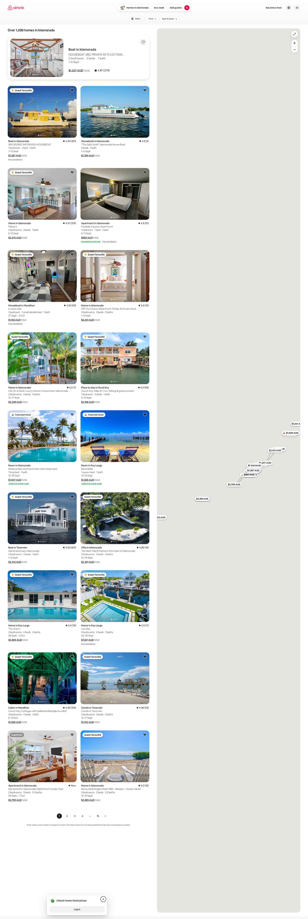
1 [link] (59, 816)
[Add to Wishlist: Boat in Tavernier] (72, 496)
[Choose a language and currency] (289, 7)
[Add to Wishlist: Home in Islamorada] (72, 172)
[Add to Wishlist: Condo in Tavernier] (144, 656)
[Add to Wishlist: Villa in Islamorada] (144, 496)
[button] (75, 70)
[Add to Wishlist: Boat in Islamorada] (72, 90)
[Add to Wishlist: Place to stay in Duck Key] (144, 336)
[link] (52, 816)
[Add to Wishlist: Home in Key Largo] (72, 574)
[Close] (103, 899)
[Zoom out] (294, 49)
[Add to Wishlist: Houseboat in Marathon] (72, 254)
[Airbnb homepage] (16, 7)
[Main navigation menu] (297, 7)
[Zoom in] (294, 43)
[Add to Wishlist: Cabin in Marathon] (72, 656)
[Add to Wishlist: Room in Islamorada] (72, 414)
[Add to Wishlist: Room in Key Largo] (144, 414)
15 (98, 816)
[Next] (105, 816)
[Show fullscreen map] (294, 34)
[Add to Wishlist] (143, 42)
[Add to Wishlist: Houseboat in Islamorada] (144, 90)
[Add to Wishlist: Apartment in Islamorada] (144, 172)
